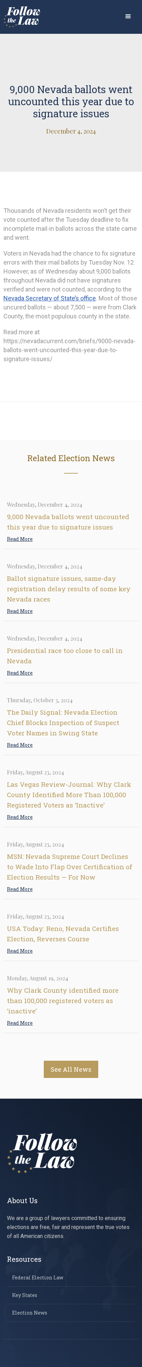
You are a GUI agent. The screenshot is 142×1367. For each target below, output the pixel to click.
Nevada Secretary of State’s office (49, 298)
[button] (128, 16)
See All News (71, 1069)
